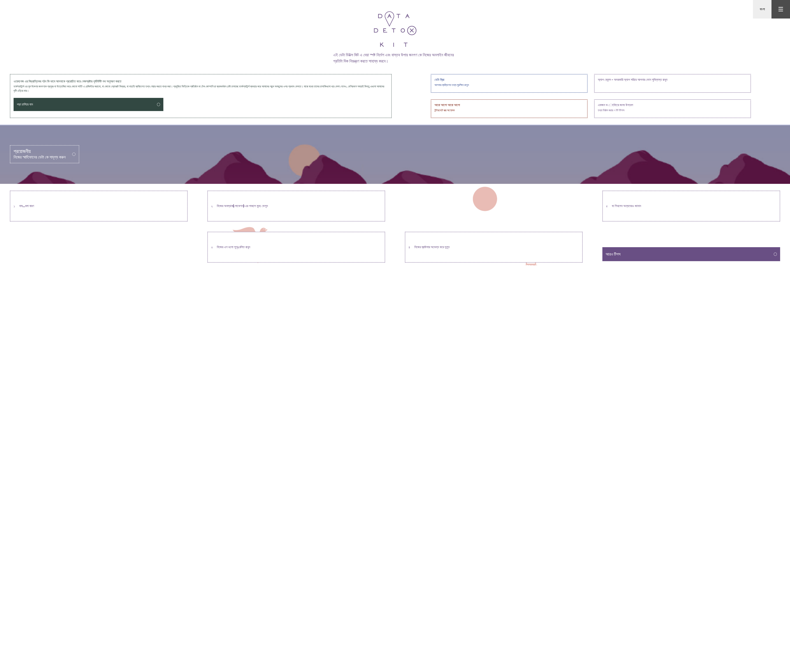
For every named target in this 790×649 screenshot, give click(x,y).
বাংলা (762, 9)
